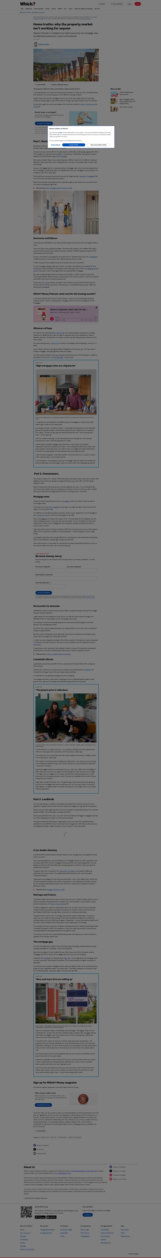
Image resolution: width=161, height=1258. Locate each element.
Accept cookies (73, 145)
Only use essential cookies (98, 145)
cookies (60, 132)
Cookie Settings (55, 145)
